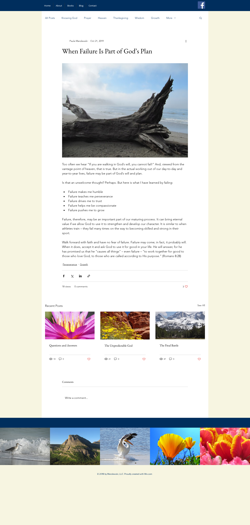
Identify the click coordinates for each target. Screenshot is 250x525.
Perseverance (70, 264)
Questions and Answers (63, 345)
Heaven (102, 18)
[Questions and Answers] (70, 325)
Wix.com (148, 474)
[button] (200, 17)
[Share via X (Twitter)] (72, 276)
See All (201, 305)
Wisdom (139, 18)
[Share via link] (88, 276)
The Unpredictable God (118, 345)
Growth (155, 18)
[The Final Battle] (180, 325)
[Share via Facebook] (63, 276)
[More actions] (186, 41)
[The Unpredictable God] (125, 325)
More (169, 18)
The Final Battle (169, 345)
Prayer (87, 18)
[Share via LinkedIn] (80, 276)
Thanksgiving (120, 18)
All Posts (50, 18)
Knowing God (69, 18)
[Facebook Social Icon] (201, 5)
